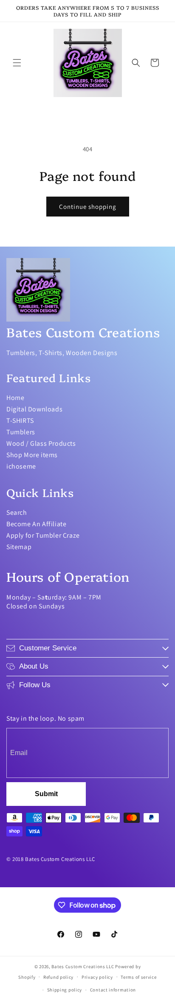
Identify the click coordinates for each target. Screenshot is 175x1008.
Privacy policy (97, 977)
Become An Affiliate (36, 523)
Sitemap (18, 546)
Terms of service (138, 977)
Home (15, 397)
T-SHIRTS (20, 420)
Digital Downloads (34, 409)
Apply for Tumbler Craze (43, 535)
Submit (46, 793)
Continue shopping (87, 207)
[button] (17, 62)
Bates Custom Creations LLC (83, 966)
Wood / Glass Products (41, 443)
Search (16, 512)
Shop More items (32, 454)
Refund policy (58, 977)
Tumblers (20, 432)
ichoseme (21, 466)
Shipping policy (64, 990)
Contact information (113, 990)
